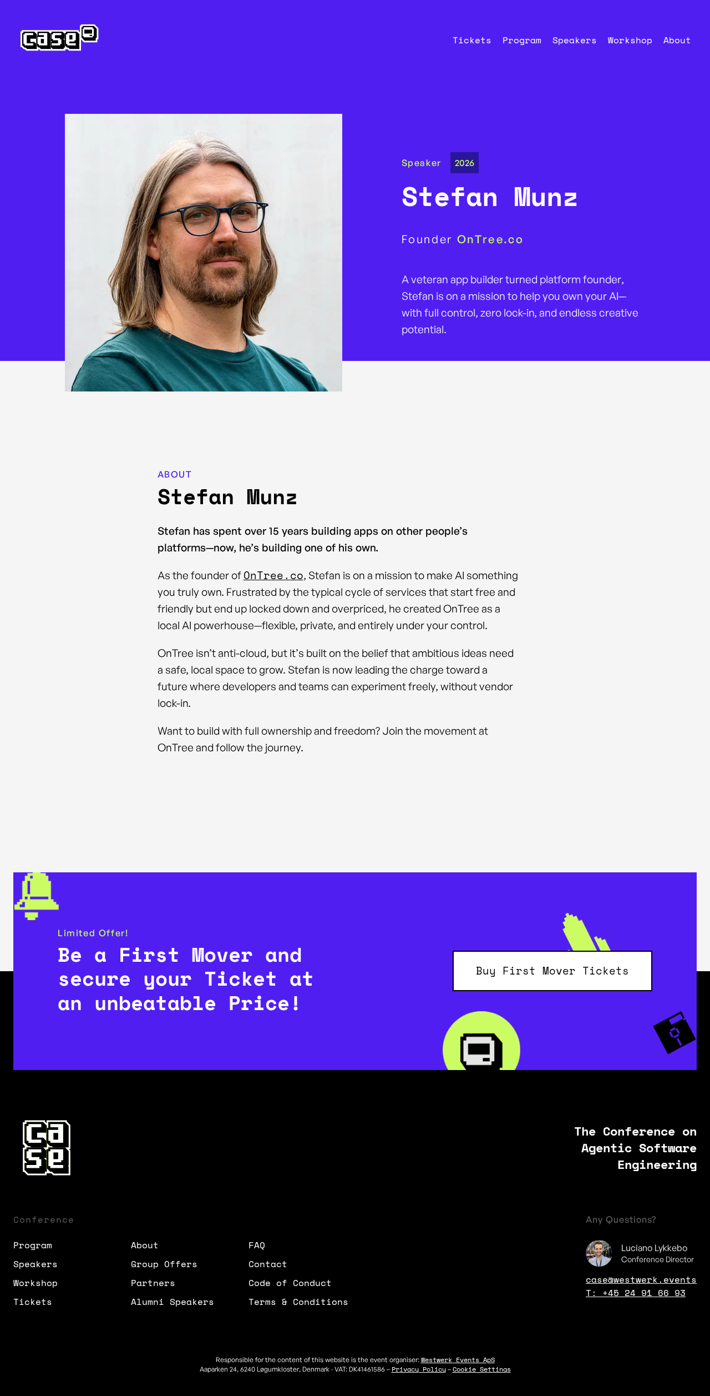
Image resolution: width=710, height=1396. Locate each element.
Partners (153, 1283)
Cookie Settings (482, 1369)
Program (522, 40)
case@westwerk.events (641, 1279)
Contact (267, 1264)
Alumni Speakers (172, 1302)
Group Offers (164, 1264)
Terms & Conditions (298, 1302)
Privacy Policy (419, 1369)
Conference (43, 1219)
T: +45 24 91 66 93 (636, 1293)
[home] (57, 39)
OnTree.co (273, 575)
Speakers (574, 40)
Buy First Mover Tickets (552, 970)
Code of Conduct (290, 1283)
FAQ (256, 1245)
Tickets (472, 40)
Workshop (630, 40)
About (677, 40)
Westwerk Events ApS (458, 1359)
